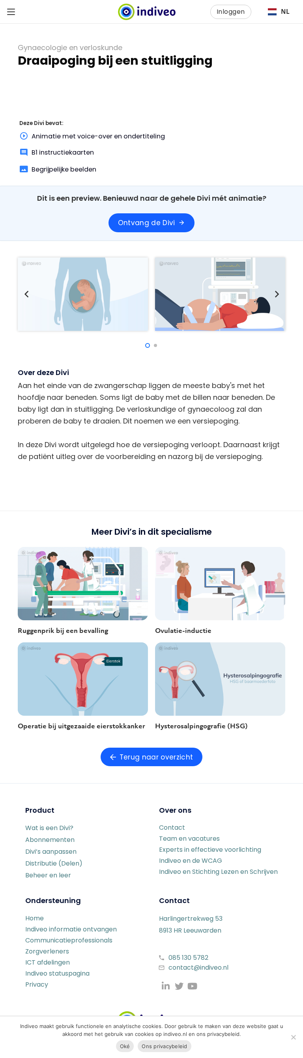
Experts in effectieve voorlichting (210, 849)
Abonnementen (50, 839)
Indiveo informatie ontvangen (71, 929)
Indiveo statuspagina (57, 973)
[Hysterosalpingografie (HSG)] (220, 679)
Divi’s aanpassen (51, 851)
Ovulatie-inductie (183, 630)
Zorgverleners (47, 951)
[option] (278, 12)
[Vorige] (26, 294)
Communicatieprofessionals (68, 940)
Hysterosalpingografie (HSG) (201, 726)
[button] (11, 12)
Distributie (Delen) (53, 863)
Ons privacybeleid (164, 1046)
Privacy (36, 984)
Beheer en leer (48, 875)
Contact (172, 827)
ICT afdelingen (47, 962)
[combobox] (278, 12)
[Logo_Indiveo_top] (146, 12)
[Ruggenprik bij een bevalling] (83, 583)
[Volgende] (276, 294)
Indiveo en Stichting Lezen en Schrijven (218, 871)
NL (285, 11)
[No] (293, 1037)
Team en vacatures (189, 838)
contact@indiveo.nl (198, 967)
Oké (125, 1046)
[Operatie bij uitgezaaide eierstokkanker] (83, 679)
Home (34, 918)
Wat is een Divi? (49, 827)
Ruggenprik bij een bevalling (63, 630)
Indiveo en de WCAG (190, 860)
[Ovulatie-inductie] (220, 583)
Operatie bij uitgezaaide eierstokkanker (81, 726)
